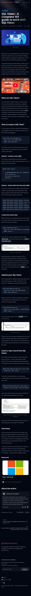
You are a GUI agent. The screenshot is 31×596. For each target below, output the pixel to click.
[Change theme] (26, 2)
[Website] (22, 507)
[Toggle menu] (29, 2)
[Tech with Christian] (7, 2)
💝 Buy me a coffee (6, 579)
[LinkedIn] (27, 507)
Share (27, 512)
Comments (20, 512)
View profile (5, 507)
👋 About (4, 577)
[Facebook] (25, 507)
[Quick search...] (24, 2)
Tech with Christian (6, 585)
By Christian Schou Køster (15, 26)
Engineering (5, 10)
